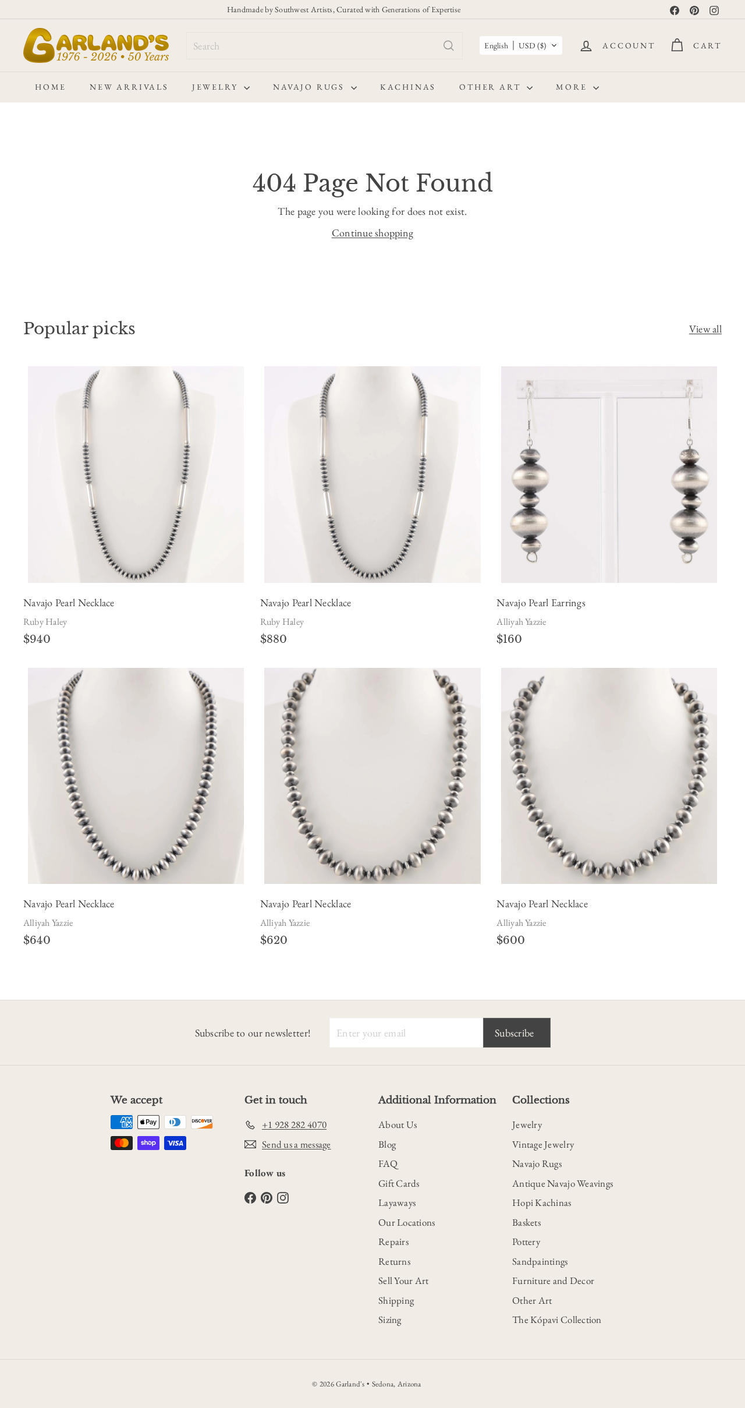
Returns (394, 1261)
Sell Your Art (403, 1280)
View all (705, 328)
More (573, 87)
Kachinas (408, 87)
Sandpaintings (540, 1261)
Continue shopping (373, 232)
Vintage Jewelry (543, 1144)
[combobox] (324, 45)
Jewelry (216, 87)
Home (50, 87)
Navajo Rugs (310, 87)
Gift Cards (399, 1183)
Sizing (390, 1319)
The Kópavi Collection (557, 1319)
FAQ (388, 1163)
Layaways (397, 1202)
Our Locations (406, 1222)
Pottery (526, 1241)
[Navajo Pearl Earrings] (609, 510)
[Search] (449, 45)
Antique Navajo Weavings (562, 1183)
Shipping (396, 1300)
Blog (387, 1144)
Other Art (491, 87)
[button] (521, 45)
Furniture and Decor (553, 1280)
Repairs (393, 1241)
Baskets (526, 1222)
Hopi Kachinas (542, 1202)
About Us (397, 1124)
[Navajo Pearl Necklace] (136, 510)
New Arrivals (129, 87)
